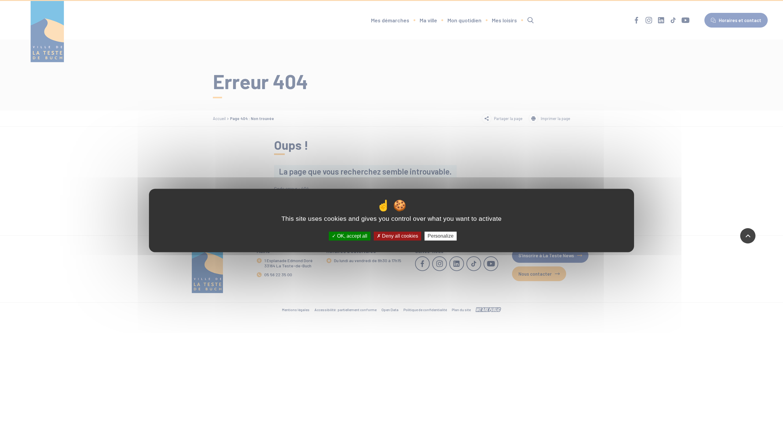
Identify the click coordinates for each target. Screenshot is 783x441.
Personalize (441, 236)
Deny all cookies (399, 236)
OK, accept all (351, 236)
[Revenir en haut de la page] (747, 235)
